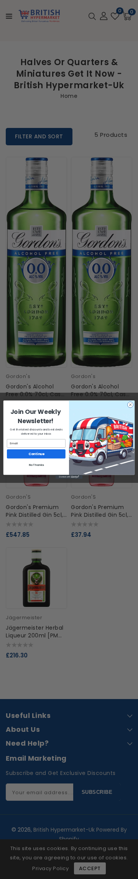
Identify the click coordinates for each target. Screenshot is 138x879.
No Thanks (36, 465)
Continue (36, 453)
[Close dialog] (130, 404)
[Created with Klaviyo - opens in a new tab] (69, 477)
